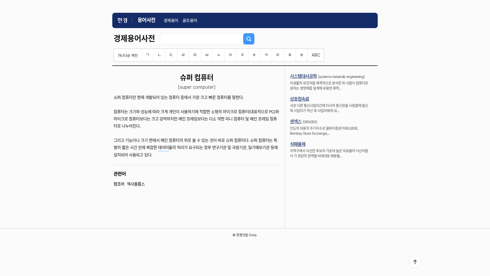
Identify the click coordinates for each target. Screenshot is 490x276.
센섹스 (295, 121)
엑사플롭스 (136, 184)
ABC (316, 54)
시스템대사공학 (303, 76)
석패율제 (297, 144)
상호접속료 (299, 99)
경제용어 (171, 20)
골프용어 (189, 20)
